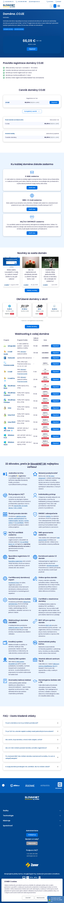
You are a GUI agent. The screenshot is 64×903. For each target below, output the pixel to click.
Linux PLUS (11, 415)
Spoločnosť (7, 826)
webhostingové (19, 518)
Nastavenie (40, 898)
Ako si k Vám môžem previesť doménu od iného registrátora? (26, 748)
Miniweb (23, 352)
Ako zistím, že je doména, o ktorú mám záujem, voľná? (23, 740)
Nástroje (6, 820)
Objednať (32, 49)
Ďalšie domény (32, 327)
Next (61, 310)
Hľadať (59, 1)
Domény (6, 285)
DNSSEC (48, 516)
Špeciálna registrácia (15, 561)
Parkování (11, 358)
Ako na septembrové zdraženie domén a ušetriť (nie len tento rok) (30, 274)
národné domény (19, 29)
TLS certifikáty (19, 523)
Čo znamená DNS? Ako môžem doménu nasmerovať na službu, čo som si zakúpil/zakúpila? (30, 757)
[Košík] (51, 6)
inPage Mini (12, 346)
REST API (48, 625)
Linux (9, 408)
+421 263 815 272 (9, 1)
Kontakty (50, 1)
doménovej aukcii (52, 566)
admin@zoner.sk (35, 1)
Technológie (8, 815)
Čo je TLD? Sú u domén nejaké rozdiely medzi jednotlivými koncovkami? (29, 731)
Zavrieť (28, 898)
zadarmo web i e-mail (15, 628)
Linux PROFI (11, 422)
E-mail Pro (11, 378)
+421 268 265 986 (22, 1)
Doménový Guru (13, 583)
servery (21, 521)
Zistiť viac (32, 188)
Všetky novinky (32, 290)
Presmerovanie (9, 365)
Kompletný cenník (30, 111)
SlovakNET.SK (38, 463)
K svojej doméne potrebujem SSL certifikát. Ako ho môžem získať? (27, 767)
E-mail (10, 372)
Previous (3, 310)
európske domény (8, 29)
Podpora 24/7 (32, 850)
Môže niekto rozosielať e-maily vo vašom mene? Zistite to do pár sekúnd (11, 274)
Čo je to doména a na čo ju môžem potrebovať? (21, 723)
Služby (5, 810)
